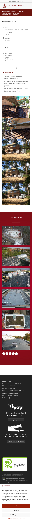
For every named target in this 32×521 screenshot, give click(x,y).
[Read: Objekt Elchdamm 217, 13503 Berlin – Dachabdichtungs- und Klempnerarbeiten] (3, 478)
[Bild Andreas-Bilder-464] (16, 107)
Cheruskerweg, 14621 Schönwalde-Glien (13, 11)
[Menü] (27, 6)
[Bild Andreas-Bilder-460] (16, 172)
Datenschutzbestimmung (13, 518)
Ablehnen (16, 510)
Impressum (22, 518)
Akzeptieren (16, 505)
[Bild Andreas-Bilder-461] (16, 150)
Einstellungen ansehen (16, 514)
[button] (29, 486)
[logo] (13, 6)
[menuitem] (27, 6)
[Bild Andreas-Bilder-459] (16, 194)
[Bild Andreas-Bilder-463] (16, 128)
